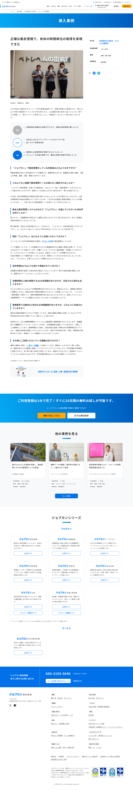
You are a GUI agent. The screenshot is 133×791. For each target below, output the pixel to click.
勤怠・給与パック (94, 739)
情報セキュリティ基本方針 (90, 756)
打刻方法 (53, 6)
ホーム (12, 11)
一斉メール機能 (33, 345)
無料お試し (127, 6)
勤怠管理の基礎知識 (103, 706)
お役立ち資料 (92, 706)
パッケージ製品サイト (28, 613)
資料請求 (116, 6)
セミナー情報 (77, 6)
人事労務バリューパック (105, 735)
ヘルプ (71, 715)
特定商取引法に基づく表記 (59, 759)
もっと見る (66, 496)
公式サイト (28, 553)
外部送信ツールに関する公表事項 (110, 756)
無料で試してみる (51, 415)
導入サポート (100, 698)
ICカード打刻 (48, 241)
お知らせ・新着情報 (57, 735)
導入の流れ (64, 6)
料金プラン (54, 723)
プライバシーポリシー (72, 756)
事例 (58, 6)
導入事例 (19, 11)
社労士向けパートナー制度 (96, 723)
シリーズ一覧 (92, 735)
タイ (93, 747)
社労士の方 (108, 2)
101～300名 (104, 49)
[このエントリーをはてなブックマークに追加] (98, 73)
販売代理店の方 (119, 2)
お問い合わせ (98, 2)
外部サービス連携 (56, 747)
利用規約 (61, 756)
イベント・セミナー (57, 706)
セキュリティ (68, 698)
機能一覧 (53, 698)
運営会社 (53, 756)
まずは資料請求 (81, 415)
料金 (70, 6)
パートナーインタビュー (115, 727)
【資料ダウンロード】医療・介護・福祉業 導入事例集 (57, 371)
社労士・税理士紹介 (68, 747)
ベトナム (98, 747)
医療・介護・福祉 (106, 55)
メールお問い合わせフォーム (58, 681)
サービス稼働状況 (69, 735)
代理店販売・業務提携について (98, 727)
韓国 (90, 747)
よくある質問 (64, 715)
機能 (48, 6)
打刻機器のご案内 (64, 723)
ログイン (128, 2)
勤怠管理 (103, 62)
